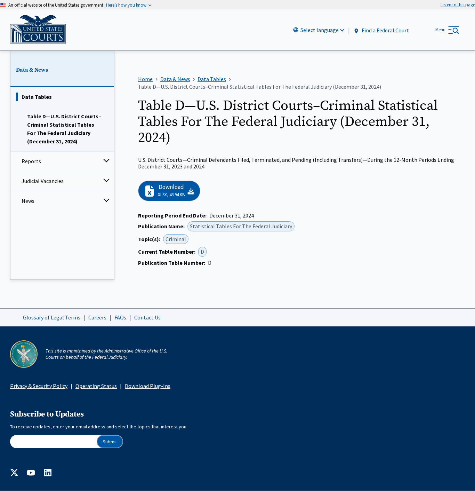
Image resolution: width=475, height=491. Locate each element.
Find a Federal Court (385, 30)
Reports (31, 161)
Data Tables (37, 96)
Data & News (32, 70)
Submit (110, 442)
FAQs (120, 317)
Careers (97, 317)
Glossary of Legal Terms (51, 317)
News (28, 200)
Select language (319, 29)
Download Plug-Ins (147, 385)
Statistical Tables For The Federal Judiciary (241, 226)
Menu (440, 30)
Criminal (176, 239)
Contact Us (147, 317)
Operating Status (96, 385)
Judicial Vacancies (43, 180)
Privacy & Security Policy (38, 385)
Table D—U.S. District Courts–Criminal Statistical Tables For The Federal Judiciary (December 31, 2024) (64, 129)
